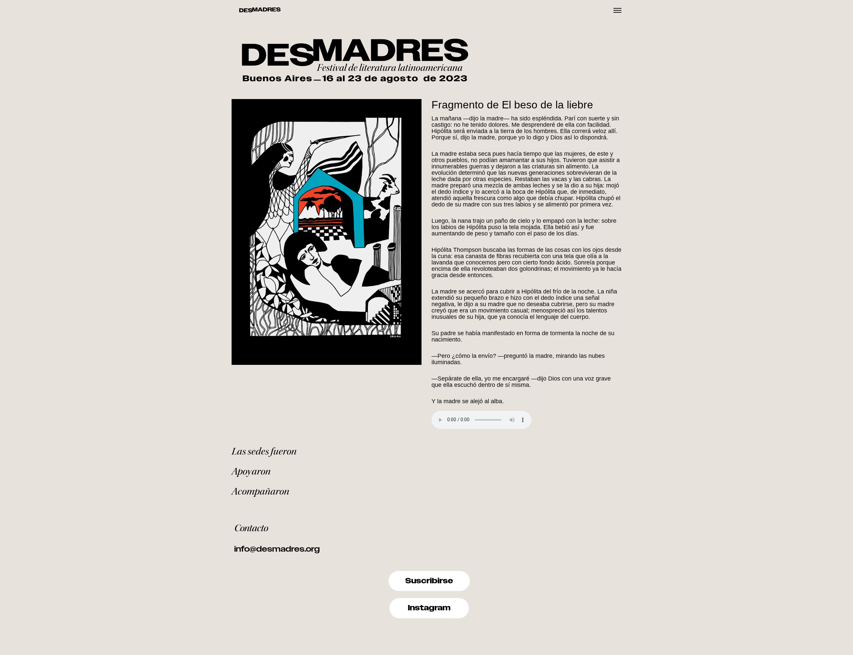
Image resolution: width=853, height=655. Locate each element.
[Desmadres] (260, 10)
